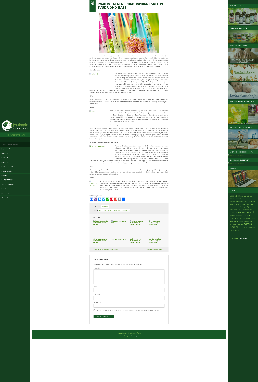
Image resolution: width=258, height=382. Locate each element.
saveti (232, 215)
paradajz (246, 207)
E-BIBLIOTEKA (7, 171)
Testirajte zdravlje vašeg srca (155, 249)
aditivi (100, 210)
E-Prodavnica (7, 167)
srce (240, 219)
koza (231, 204)
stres (243, 218)
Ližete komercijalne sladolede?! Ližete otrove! (100, 240)
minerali (232, 207)
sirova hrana (239, 216)
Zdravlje (5, 193)
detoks (232, 199)
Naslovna (6, 149)
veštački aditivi (126, 210)
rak (236, 212)
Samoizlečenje (8, 184)
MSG (105, 210)
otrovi (241, 207)
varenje (253, 219)
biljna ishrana (239, 196)
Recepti (5, 176)
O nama (5, 153)
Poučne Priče (7, 180)
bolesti (246, 196)
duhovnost (238, 199)
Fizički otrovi (105, 206)
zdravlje (243, 227)
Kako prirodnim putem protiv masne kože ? (107, 249)
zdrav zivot (251, 227)
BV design (243, 238)
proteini (232, 213)
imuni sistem (239, 202)
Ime (95, 287)
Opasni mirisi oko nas (119, 239)
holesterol (232, 202)
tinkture (248, 219)
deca (251, 196)
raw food (241, 212)
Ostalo (5, 198)
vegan (233, 221)
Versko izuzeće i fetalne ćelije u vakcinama (155, 240)
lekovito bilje (245, 204)
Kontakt (5, 158)
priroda (240, 210)
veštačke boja (116, 210)
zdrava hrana (240, 224)
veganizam (240, 221)
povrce (235, 210)
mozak (237, 207)
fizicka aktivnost (246, 199)
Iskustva (5, 162)
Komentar (97, 268)
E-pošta (97, 294)
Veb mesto (97, 302)
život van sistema (234, 230)
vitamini (252, 221)
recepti (250, 212)
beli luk (232, 196)
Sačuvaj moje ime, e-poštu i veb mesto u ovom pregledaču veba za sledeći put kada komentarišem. (128, 310)
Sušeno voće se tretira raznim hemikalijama (135, 240)
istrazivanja (252, 202)
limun (251, 204)
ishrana (246, 202)
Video (4, 189)
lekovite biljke (237, 204)
